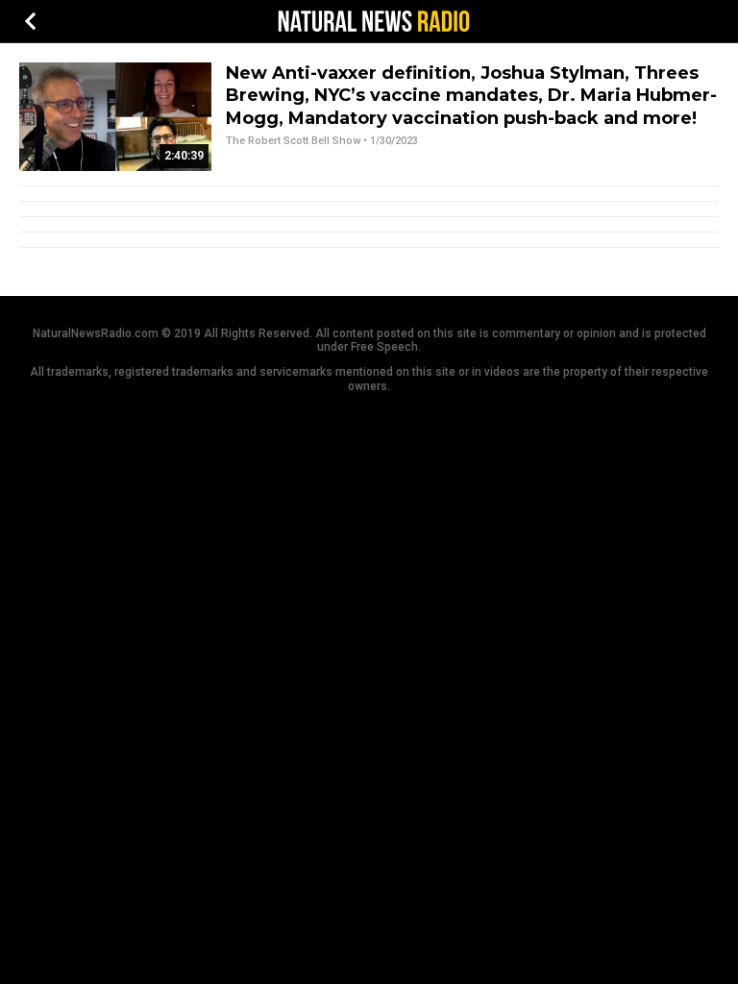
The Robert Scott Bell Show (293, 141)
